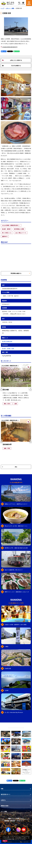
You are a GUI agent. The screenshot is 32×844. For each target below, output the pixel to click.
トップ (2, 8)
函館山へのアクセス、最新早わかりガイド (16, 504)
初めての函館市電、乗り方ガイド (14, 570)
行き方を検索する (16, 65)
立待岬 (6, 690)
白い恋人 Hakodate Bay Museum (14, 712)
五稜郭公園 (8, 668)
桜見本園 (6, 390)
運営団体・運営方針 (9, 821)
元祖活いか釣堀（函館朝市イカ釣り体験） (16, 624)
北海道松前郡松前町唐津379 (9, 47)
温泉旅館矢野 (7, 444)
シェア (4, 51)
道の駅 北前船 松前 (7, 341)
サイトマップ (20, 821)
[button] (1, 388)
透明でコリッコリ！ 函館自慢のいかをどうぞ (17, 592)
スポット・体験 (10, 8)
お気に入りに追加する (16, 60)
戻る (16, 467)
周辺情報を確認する (16, 273)
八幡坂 (6, 646)
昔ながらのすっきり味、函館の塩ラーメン (16, 526)
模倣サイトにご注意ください (16, 818)
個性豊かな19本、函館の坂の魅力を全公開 (16, 548)
